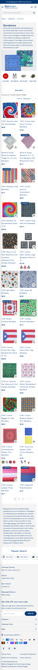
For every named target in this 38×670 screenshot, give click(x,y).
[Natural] (6, 462)
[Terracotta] (14, 462)
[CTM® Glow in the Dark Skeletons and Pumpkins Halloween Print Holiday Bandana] (9, 241)
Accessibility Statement (28, 654)
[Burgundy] (10, 462)
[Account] (32, 7)
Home (3, 19)
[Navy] (28, 267)
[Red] (25, 267)
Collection (11, 19)
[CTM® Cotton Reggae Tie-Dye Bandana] (9, 404)
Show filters (19, 90)
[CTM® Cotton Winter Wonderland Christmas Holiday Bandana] (28, 370)
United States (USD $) (11, 635)
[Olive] (3, 462)
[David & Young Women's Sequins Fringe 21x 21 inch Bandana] (9, 141)
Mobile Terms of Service (9, 658)
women (13, 523)
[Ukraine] (25, 462)
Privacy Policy (6, 654)
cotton (14, 540)
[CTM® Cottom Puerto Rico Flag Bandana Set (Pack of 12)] (9, 336)
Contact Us (5, 587)
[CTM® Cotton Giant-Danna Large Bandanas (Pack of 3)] (28, 241)
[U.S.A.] (21, 462)
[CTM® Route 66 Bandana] (28, 279)
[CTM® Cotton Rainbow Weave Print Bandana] (28, 404)
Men (8, 523)
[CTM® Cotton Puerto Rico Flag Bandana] (28, 336)
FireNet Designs (22, 666)
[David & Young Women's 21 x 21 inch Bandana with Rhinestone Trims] (28, 141)
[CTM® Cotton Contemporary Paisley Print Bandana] (9, 435)
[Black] (21, 267)
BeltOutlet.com (12, 662)
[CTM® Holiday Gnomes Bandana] (28, 307)
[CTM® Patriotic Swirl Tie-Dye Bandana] (9, 110)
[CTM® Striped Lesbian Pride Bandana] (9, 474)
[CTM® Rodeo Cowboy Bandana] (9, 307)
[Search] (34, 13)
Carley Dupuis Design (23, 664)
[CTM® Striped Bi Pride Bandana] (28, 474)
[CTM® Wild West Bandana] (9, 279)
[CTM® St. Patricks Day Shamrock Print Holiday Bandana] (9, 370)
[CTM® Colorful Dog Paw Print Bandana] (28, 209)
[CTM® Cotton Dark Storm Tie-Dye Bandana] (28, 110)
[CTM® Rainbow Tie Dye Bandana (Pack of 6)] (9, 209)
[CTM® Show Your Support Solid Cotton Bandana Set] (28, 435)
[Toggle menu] (2, 7)
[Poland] (28, 462)
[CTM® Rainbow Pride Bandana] (9, 175)
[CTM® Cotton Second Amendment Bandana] (28, 175)
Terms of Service (25, 658)
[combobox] (19, 12)
